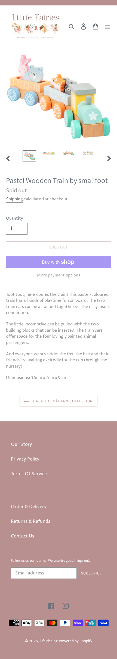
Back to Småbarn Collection (62, 401)
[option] (29, 156)
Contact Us (22, 536)
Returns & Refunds (30, 521)
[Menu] (107, 26)
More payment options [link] (58, 275)
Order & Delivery (29, 507)
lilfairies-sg (49, 641)
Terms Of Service (29, 474)
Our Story (21, 444)
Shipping (14, 199)
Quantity (14, 218)
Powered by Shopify (75, 641)
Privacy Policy (25, 459)
